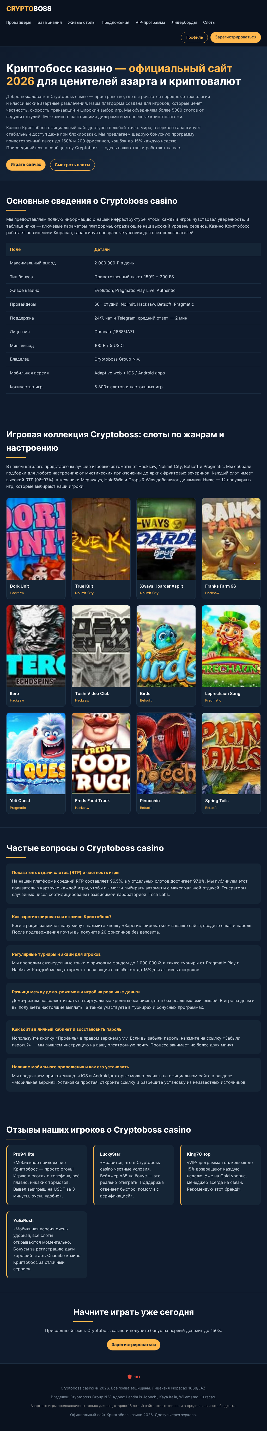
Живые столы (81, 22)
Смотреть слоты (72, 164)
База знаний (50, 22)
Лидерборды (184, 22)
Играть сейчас (25, 164)
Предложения (115, 22)
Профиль (194, 37)
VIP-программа (150, 22)
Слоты (209, 22)
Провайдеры (18, 22)
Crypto (28, 8)
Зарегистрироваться (235, 37)
